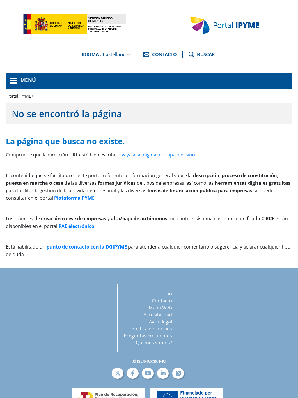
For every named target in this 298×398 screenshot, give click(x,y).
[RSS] (178, 373)
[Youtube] (148, 373)
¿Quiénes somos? (153, 342)
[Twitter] (117, 373)
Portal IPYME (19, 96)
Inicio (166, 293)
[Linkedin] (163, 373)
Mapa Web (160, 307)
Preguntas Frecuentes (148, 335)
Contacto (162, 300)
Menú (28, 80)
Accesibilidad (157, 314)
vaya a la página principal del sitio (158, 155)
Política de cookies (152, 328)
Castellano (114, 54)
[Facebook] (133, 373)
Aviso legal (160, 321)
